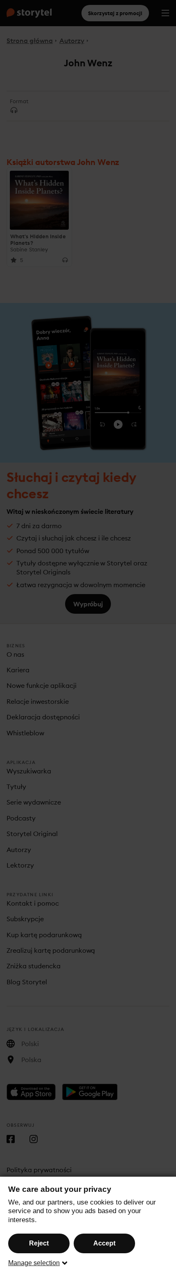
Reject (39, 1243)
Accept (104, 1243)
